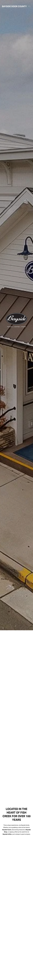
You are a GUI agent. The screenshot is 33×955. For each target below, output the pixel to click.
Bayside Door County (14, 6)
